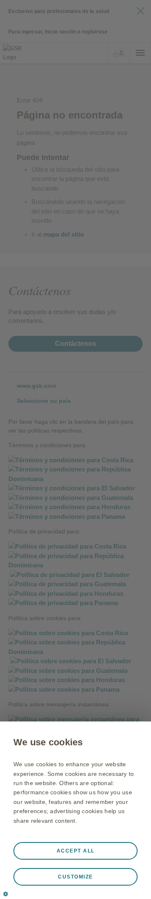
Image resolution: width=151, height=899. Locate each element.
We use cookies (48, 742)
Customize (75, 877)
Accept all (76, 851)
